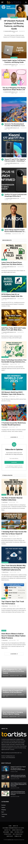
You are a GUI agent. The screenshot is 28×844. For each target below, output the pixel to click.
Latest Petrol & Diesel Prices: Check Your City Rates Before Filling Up (11, 264)
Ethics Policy (7, 834)
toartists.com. (10, 839)
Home (10, 825)
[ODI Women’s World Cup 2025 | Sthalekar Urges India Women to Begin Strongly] (14, 382)
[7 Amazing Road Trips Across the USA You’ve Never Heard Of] (14, 521)
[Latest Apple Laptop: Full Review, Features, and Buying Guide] (14, 50)
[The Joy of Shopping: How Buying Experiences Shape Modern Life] (14, 77)
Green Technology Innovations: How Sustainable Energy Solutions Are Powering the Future (13, 362)
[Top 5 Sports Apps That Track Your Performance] (14, 591)
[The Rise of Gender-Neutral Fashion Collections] (14, 487)
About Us (15, 825)
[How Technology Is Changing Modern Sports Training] (14, 709)
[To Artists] (14, 2)
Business (4, 259)
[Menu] (2, 2)
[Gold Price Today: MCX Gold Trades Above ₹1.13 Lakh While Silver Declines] (14, 317)
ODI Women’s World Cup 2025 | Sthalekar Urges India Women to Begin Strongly (12, 394)
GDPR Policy (10, 836)
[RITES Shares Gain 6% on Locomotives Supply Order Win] (14, 284)
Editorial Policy (19, 832)
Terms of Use (17, 836)
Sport (3, 389)
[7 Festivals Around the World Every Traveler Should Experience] (14, 412)
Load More (13, 437)
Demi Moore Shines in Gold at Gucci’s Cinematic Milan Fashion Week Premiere (13, 636)
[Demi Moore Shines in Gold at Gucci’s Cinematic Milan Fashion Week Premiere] (14, 623)
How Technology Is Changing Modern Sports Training (13, 713)
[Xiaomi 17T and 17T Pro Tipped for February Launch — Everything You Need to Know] (14, 144)
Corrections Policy (17, 829)
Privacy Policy (14, 467)
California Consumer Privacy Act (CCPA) (13, 827)
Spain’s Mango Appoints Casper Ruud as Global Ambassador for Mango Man (15, 231)
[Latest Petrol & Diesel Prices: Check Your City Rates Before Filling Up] (14, 252)
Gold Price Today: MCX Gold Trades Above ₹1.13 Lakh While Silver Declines (13, 330)
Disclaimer (6, 832)
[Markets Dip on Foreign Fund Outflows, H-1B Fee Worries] (14, 688)
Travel (3, 528)
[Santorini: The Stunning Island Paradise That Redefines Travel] (14, 109)
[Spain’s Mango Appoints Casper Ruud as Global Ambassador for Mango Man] (14, 215)
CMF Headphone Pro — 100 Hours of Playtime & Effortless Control (13, 671)
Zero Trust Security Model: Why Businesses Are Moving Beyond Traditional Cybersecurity (13, 568)
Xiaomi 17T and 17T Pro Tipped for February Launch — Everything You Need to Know (15, 160)
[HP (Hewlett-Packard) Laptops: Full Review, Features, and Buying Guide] (14, 12)
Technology (14, 57)
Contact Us (7, 829)
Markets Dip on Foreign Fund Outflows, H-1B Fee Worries (13, 691)
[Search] (26, 2)
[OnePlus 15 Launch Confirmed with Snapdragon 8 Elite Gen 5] (14, 180)
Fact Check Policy (17, 834)
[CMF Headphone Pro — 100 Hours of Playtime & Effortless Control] (14, 668)
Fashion (4, 494)
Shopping (14, 84)
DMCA (11, 832)
